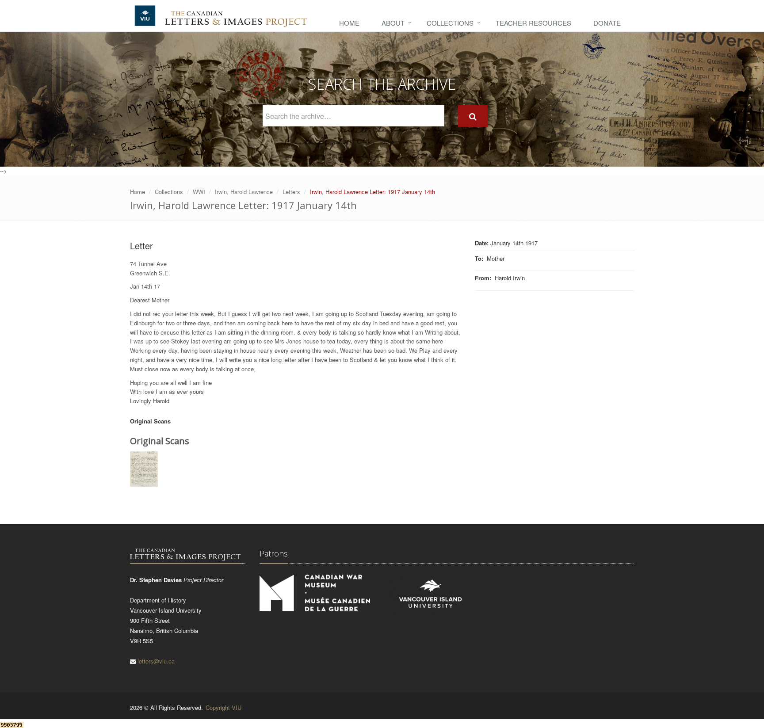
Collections (450, 22)
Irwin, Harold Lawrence (244, 191)
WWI (199, 191)
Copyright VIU (223, 707)
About (393, 22)
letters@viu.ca (156, 661)
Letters (291, 191)
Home (349, 22)
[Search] (473, 116)
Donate (607, 22)
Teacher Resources (533, 22)
